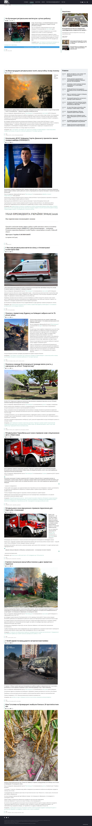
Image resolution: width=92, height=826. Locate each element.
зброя (13, 812)
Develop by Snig (85, 824)
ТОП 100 (63, 2)
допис (43, 786)
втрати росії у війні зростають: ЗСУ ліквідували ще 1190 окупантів (27, 555)
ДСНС (6, 50)
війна (23, 812)
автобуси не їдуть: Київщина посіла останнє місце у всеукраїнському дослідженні (31, 697)
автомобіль (7, 504)
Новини (32, 2)
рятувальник (14, 558)
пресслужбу (49, 29)
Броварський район (17, 812)
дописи (44, 404)
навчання (27, 429)
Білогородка (22, 429)
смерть (14, 360)
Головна (26, 2)
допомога (19, 504)
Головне (44, 473)
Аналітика (37, 2)
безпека (10, 429)
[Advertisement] (32, 13)
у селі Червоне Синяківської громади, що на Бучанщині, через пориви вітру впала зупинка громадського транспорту (31, 43)
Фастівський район (11, 309)
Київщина (7, 135)
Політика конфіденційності (53, 2)
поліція (6, 360)
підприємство (17, 429)
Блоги (43, 2)
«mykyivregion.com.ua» (46, 820)
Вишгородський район (19, 135)
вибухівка (9, 812)
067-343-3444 (33, 823)
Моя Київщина (29, 113)
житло (23, 360)
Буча (9, 50)
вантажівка (19, 701)
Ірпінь (12, 637)
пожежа (13, 135)
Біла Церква (10, 360)
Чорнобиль (15, 504)
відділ (40, 325)
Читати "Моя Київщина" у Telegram (31, 47)
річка (11, 50)
